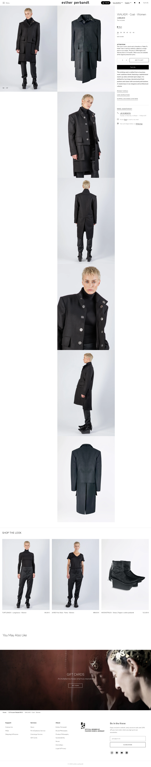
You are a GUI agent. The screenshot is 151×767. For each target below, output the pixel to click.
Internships (59, 745)
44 (133, 33)
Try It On (132, 67)
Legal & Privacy (61, 749)
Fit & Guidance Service (38, 731)
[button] (135, 3)
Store (32, 727)
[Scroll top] (147, 763)
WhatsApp (139, 124)
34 (118, 33)
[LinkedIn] (127, 753)
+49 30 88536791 (125, 113)
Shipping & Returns (11, 734)
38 (124, 33)
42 (130, 33)
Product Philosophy (62, 734)
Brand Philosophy (61, 731)
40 (127, 33)
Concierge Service (36, 734)
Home (4, 712)
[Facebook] (117, 753)
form (125, 119)
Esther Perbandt (61, 727)
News (58, 741)
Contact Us (9, 727)
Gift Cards (34, 738)
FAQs (7, 731)
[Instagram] (112, 753)
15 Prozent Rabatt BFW (15, 712)
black (120, 27)
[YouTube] (122, 753)
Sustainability (60, 738)
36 (121, 33)
